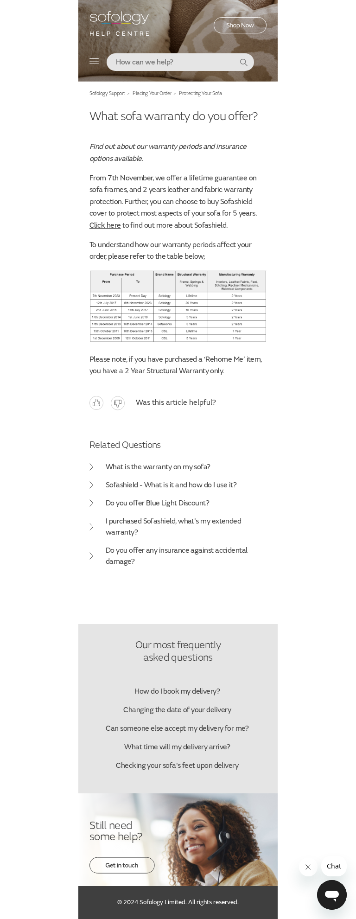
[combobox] (180, 62)
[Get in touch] (122, 871)
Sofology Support (107, 93)
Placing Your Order (152, 93)
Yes (96, 403)
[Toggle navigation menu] (94, 63)
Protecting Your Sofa (200, 93)
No (118, 403)
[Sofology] (119, 26)
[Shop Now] (240, 31)
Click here (105, 225)
